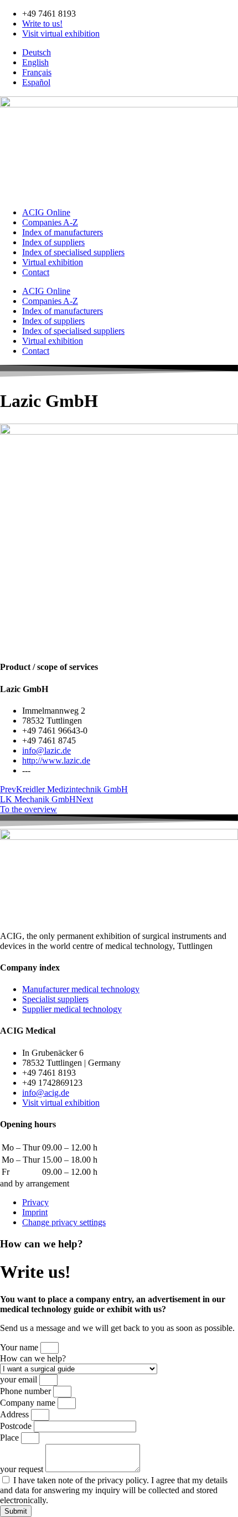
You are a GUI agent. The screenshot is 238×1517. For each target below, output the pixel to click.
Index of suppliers (53, 242)
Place (10, 1437)
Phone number (26, 1391)
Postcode (17, 1426)
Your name (20, 1347)
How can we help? (33, 1358)
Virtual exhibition (52, 262)
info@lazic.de (46, 750)
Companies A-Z (50, 222)
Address (15, 1414)
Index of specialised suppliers (73, 252)
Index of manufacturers (62, 232)
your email (19, 1379)
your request (22, 1469)
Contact (35, 272)
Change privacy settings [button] (64, 1222)
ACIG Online (46, 212)
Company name (29, 1402)
